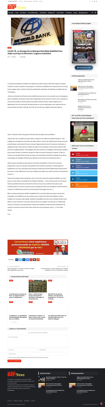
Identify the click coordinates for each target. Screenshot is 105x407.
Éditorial (10, 12)
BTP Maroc (23, 12)
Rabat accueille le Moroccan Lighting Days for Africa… (86, 80)
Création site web (86, 404)
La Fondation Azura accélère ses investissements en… (87, 93)
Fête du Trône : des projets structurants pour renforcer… (86, 87)
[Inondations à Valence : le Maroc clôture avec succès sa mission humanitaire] (38, 307)
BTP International (33, 12)
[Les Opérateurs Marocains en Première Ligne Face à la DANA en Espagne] (57, 307)
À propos (21, 1)
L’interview (69, 12)
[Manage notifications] (101, 403)
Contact (40, 1)
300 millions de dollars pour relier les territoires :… (87, 100)
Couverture (43, 12)
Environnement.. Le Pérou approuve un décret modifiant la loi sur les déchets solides (54, 269)
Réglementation (83, 12)
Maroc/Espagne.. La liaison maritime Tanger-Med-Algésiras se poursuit (21, 269)
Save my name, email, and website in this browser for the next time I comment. (29, 357)
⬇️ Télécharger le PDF (84, 67)
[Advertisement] (38, 71)
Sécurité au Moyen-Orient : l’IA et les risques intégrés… (56, 377)
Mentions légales (28, 1)
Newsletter (35, 1)
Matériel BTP (51, 12)
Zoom (16, 12)
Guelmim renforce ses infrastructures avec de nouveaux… (84, 107)
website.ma (94, 404)
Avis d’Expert (60, 12)
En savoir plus (11, 390)
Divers (9, 47)
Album (75, 12)
